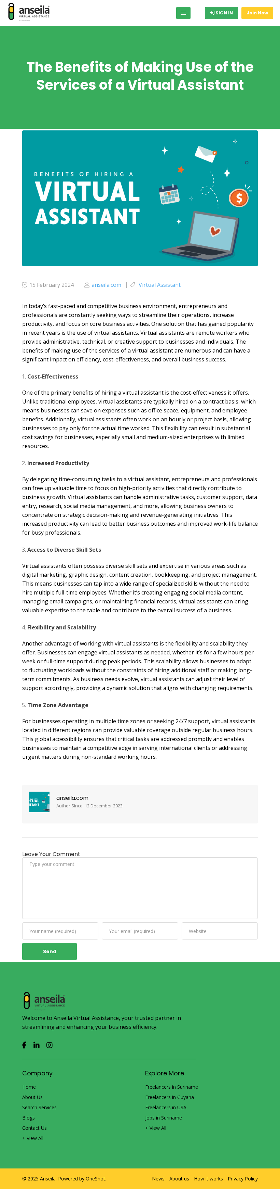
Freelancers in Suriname (171, 1087)
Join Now (257, 13)
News (158, 1178)
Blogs (28, 1118)
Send (49, 951)
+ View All (32, 1138)
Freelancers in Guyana (169, 1097)
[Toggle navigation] (183, 13)
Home (29, 1087)
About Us (32, 1097)
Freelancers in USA (165, 1107)
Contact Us (34, 1128)
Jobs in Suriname (163, 1118)
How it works (208, 1178)
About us (179, 1178)
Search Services (39, 1107)
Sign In (223, 13)
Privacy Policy (243, 1178)
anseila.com (72, 798)
